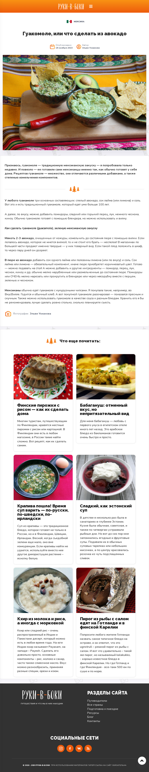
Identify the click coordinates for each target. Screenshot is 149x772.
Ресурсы (93, 713)
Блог (90, 717)
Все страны (95, 705)
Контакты (93, 721)
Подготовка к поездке (102, 709)
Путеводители (97, 701)
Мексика (79, 21)
